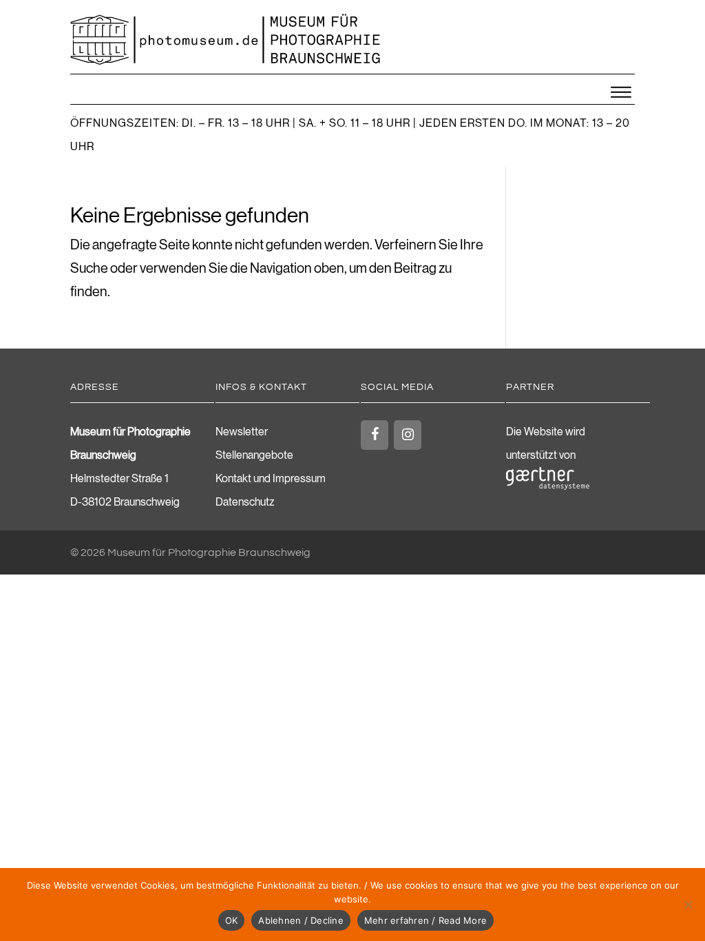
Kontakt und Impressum (270, 478)
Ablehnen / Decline (301, 920)
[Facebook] (374, 435)
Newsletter (241, 431)
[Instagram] (407, 435)
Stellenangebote (254, 455)
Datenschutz (245, 502)
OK (231, 920)
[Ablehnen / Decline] (688, 904)
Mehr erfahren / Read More (425, 920)
